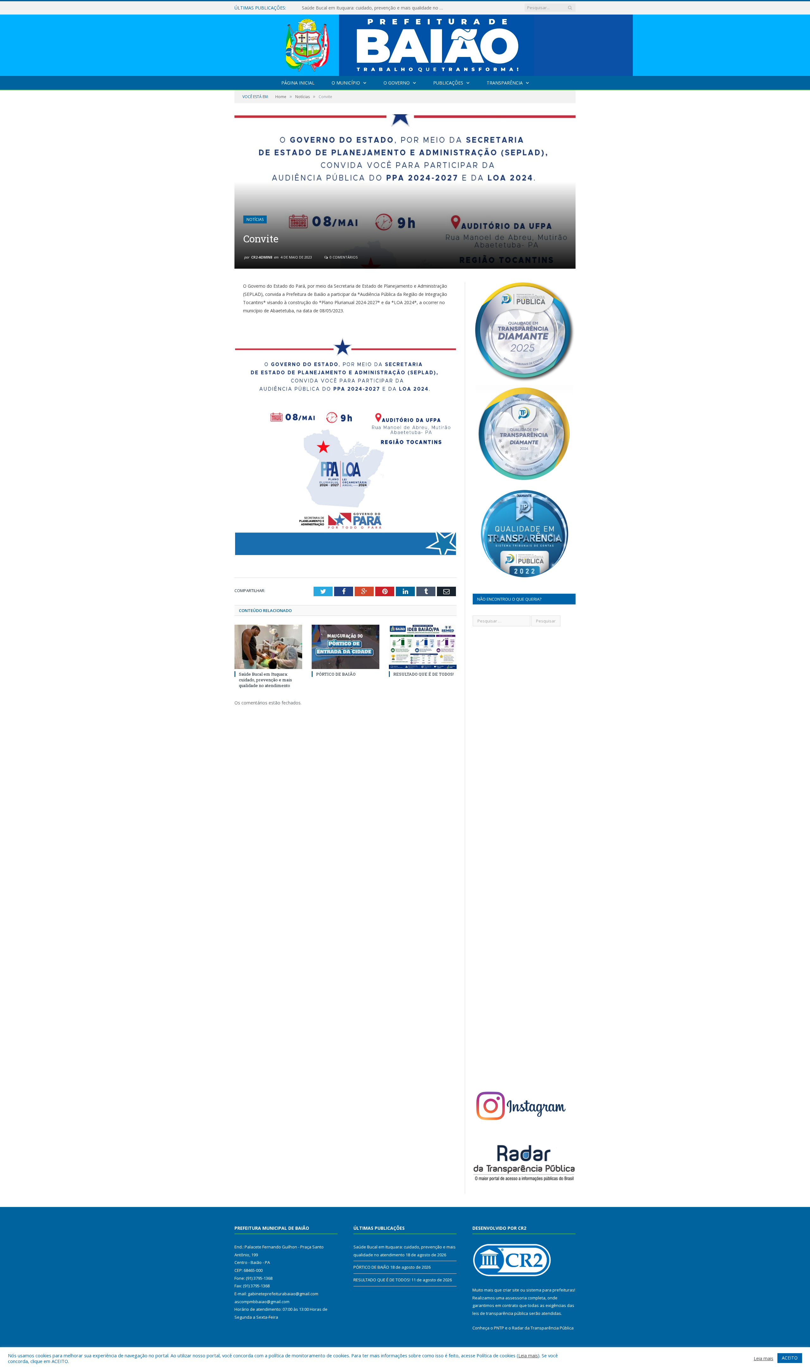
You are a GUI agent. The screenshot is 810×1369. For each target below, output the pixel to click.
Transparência (505, 83)
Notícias (255, 219)
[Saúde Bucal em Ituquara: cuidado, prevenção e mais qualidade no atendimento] (268, 647)
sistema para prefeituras (550, 1290)
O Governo (396, 83)
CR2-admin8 (261, 257)
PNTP (499, 1328)
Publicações (448, 83)
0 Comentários (343, 257)
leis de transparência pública (500, 1313)
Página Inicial (298, 83)
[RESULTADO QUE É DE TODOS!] (423, 647)
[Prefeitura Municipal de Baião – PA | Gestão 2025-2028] (405, 44)
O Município (346, 83)
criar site (511, 1290)
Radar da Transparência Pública (543, 1328)
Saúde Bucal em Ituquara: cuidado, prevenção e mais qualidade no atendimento (265, 679)
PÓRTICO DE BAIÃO (323, 8)
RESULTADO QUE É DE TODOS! (423, 674)
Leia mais (528, 1355)
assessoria (516, 1298)
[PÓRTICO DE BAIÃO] (345, 647)
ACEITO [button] (790, 1358)
